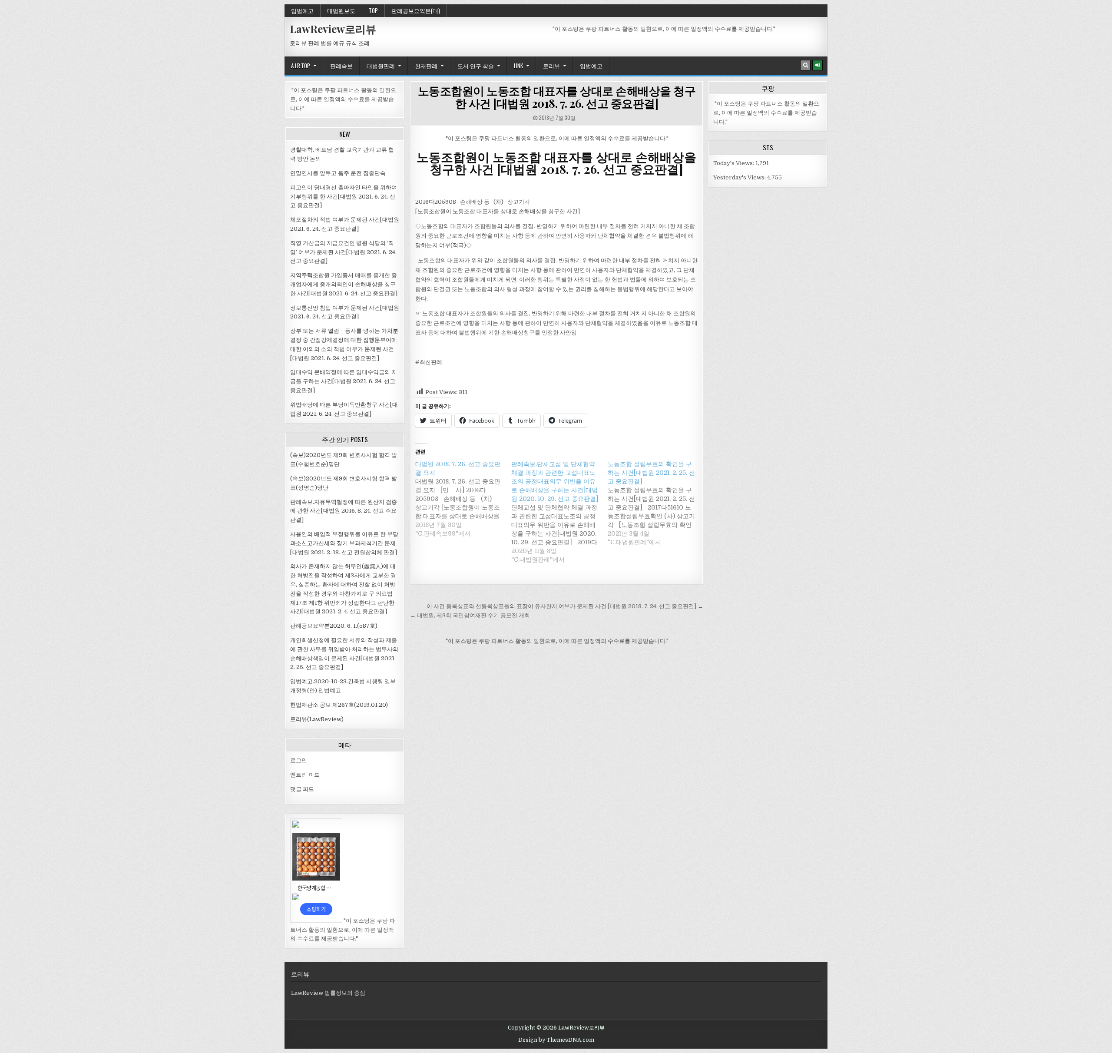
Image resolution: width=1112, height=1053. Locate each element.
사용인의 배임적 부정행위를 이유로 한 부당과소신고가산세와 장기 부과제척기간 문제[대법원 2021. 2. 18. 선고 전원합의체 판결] (344, 543)
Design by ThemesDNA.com (556, 1040)
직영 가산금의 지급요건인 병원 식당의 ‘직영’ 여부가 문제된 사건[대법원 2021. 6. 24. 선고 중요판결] (343, 252)
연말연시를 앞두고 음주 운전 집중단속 (338, 173)
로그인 (298, 760)
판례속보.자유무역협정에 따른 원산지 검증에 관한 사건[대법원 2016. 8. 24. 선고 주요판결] (343, 511)
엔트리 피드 (305, 775)
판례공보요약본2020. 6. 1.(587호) (333, 626)
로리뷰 (551, 65)
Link (518, 65)
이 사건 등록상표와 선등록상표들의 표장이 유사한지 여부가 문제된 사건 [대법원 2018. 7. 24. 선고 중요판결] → (565, 606)
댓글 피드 (302, 789)
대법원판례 (381, 65)
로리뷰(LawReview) (317, 719)
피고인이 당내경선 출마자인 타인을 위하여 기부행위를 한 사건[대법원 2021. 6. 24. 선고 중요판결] (343, 196)
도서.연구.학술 (475, 65)
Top (373, 10)
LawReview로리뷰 (333, 29)
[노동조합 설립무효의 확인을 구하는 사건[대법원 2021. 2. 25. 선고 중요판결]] (656, 503)
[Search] (805, 65)
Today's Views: (734, 163)
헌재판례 (426, 65)
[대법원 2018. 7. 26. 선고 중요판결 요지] (463, 499)
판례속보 (341, 65)
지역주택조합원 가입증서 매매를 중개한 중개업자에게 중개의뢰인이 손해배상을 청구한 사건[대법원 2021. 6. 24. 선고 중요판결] (343, 284)
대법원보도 (341, 10)
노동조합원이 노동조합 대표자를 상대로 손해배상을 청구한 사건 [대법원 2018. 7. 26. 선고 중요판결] (557, 97)
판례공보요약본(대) (415, 10)
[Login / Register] (817, 65)
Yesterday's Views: (740, 177)
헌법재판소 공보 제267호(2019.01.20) (339, 705)
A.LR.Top (300, 65)
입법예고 (302, 10)
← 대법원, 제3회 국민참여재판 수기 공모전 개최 (470, 615)
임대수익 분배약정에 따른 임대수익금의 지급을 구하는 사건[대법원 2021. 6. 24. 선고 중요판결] (343, 381)
